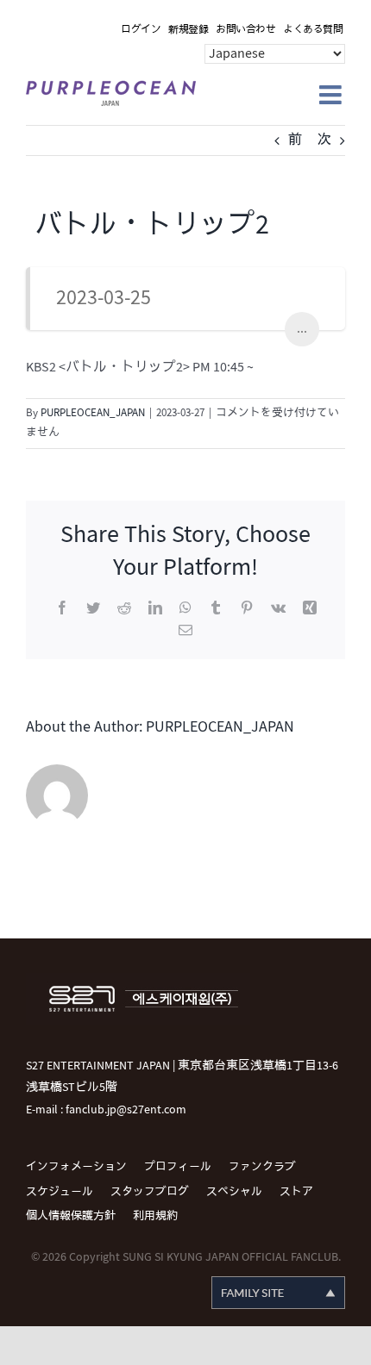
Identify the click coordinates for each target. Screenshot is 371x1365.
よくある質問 (313, 29)
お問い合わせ (245, 29)
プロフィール (177, 1167)
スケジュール (59, 1192)
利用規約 (155, 1216)
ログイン (140, 29)
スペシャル (234, 1192)
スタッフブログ (149, 1192)
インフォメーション (76, 1167)
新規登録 (188, 29)
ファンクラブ (262, 1167)
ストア (296, 1192)
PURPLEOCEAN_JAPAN (93, 413)
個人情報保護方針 (71, 1216)
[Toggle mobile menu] (332, 95)
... (302, 329)
